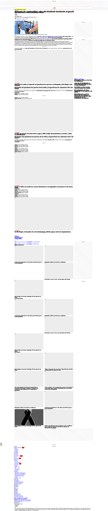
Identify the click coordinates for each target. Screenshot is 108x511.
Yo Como (16, 469)
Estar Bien (17, 463)
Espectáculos (18, 462)
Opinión (16, 470)
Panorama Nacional (19, 475)
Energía (16, 10)
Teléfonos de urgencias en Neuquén (22, 500)
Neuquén (16, 485)
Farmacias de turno (18, 496)
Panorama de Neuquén (20, 472)
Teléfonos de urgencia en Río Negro (22, 499)
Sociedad (16, 464)
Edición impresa (17, 483)
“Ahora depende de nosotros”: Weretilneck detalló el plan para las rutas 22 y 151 (59, 370)
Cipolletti (16, 489)
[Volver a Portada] (54, 8)
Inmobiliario (17, 480)
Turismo (16, 453)
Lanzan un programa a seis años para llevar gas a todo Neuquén (82, 84)
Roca (15, 487)
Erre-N (16, 461)
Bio (15, 467)
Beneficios (16, 502)
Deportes (16, 459)
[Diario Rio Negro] (15, 507)
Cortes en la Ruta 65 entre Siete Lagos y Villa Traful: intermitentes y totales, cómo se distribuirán (43, 134)
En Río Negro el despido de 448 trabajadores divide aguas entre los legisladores (43, 232)
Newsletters (18, 456)
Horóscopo (17, 466)
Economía (16, 452)
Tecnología (17, 468)
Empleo (15, 492)
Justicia (16, 450)
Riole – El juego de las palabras (21, 497)
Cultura (15, 460)
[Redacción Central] (16, 13)
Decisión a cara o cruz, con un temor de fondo (82, 87)
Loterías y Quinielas (18, 495)
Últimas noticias (78, 79)
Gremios (16, 449)
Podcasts (16, 479)
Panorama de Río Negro (20, 473)
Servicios (16, 454)
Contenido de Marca (18, 482)
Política (15, 448)
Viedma (15, 490)
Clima (16, 465)
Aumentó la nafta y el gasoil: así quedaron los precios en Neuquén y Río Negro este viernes (43, 85)
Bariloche (16, 488)
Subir (16, 506)
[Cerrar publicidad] (1, 443)
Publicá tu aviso (17, 493)
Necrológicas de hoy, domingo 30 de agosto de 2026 (83, 91)
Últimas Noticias (19, 447)
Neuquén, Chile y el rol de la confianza (83, 80)
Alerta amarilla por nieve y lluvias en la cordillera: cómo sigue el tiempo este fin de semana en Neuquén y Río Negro (58, 426)
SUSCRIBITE (20, 9)
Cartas (16, 476)
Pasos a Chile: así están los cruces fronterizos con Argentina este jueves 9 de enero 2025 (44, 187)
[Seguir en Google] (15, 35)
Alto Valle (16, 486)
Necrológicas (17, 494)
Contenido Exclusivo (18, 481)
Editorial (16, 471)
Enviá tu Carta (18, 477)
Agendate (17, 458)
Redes (15, 457)
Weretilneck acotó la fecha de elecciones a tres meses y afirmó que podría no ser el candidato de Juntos (82, 96)
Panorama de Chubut (19, 474)
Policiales (16, 478)
